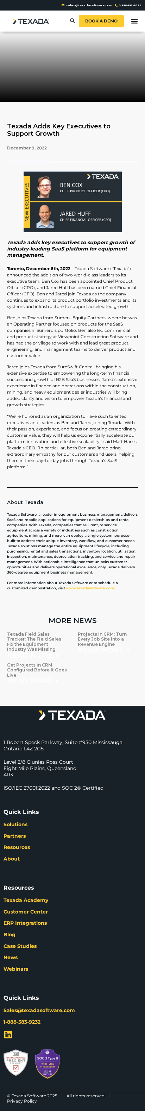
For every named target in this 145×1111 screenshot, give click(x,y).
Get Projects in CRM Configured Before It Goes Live (37, 670)
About (12, 859)
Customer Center (26, 912)
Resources (17, 847)
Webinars (16, 969)
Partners (15, 836)
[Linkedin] (8, 1034)
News (11, 957)
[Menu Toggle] (134, 21)
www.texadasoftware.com (90, 588)
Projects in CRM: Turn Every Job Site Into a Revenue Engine (102, 639)
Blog (9, 934)
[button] (72, 21)
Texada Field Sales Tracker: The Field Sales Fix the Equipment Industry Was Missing (34, 641)
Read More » (33, 655)
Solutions (15, 824)
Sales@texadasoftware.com (39, 1010)
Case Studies (20, 946)
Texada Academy (26, 900)
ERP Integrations (25, 923)
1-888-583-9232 (22, 1022)
